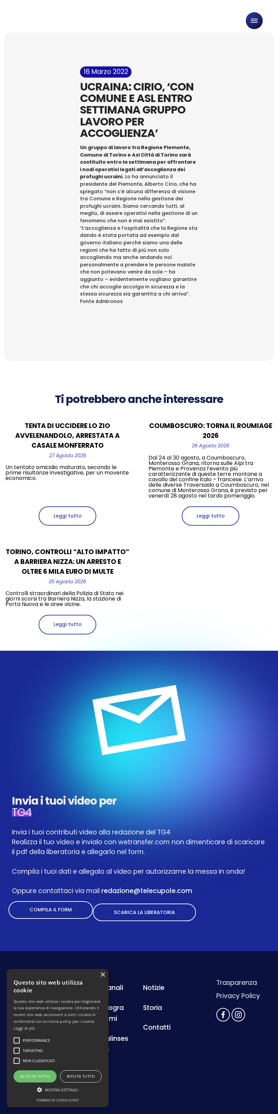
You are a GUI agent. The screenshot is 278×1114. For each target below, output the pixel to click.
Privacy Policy (238, 995)
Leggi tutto (68, 515)
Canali (112, 987)
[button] (58, 1090)
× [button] (102, 974)
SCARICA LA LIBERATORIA (144, 912)
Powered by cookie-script (58, 1100)
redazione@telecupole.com (146, 890)
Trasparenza (236, 982)
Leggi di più (24, 1028)
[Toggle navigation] (254, 20)
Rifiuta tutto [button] (81, 1076)
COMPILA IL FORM (50, 909)
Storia (152, 1007)
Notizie (153, 987)
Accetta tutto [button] (35, 1076)
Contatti (157, 1027)
